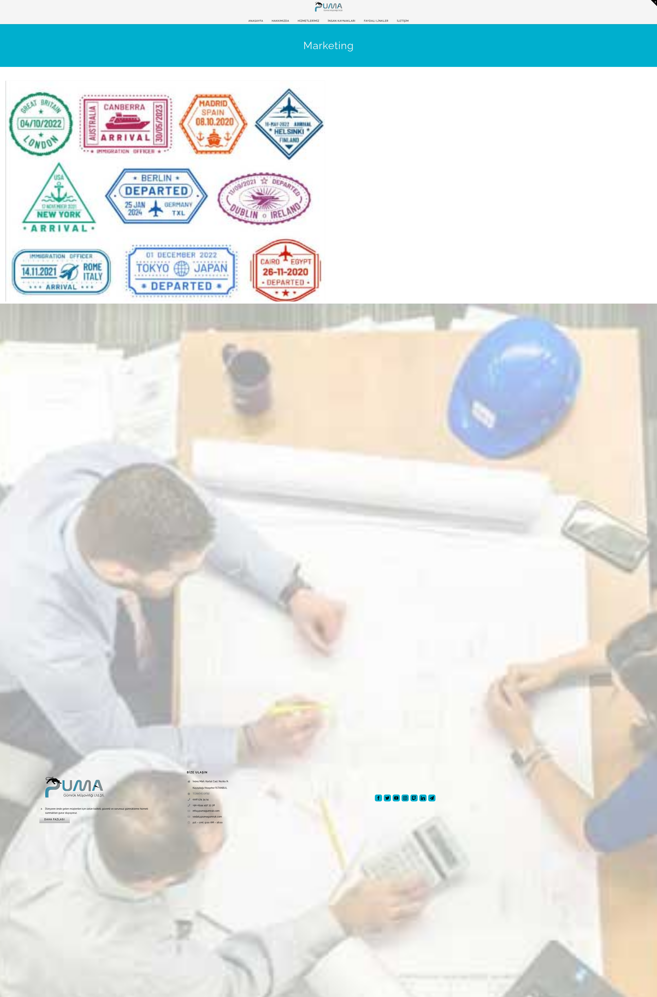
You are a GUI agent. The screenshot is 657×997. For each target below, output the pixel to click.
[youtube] (396, 798)
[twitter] (387, 798)
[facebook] (378, 798)
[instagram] (405, 798)
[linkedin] (423, 798)
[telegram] (431, 798)
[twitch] (414, 798)
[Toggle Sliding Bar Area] (654, 3)
